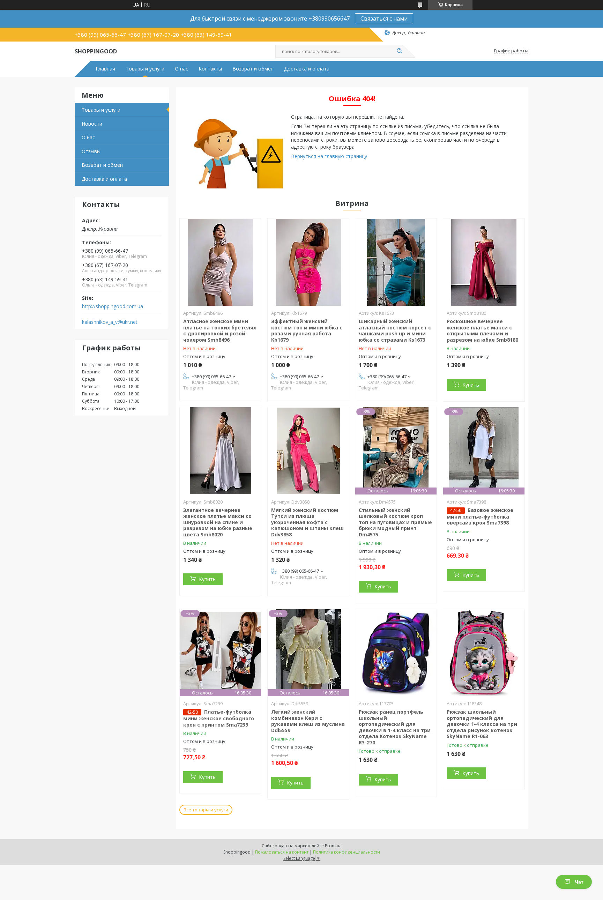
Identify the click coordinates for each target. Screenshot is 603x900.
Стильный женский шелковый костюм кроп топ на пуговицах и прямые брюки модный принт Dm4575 (395, 522)
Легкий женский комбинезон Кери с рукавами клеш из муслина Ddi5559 (308, 721)
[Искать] (399, 51)
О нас (181, 68)
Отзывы (91, 151)
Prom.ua (333, 846)
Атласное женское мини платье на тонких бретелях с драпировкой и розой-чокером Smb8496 (219, 330)
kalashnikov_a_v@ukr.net (109, 322)
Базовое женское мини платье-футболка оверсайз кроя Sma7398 (480, 516)
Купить (470, 384)
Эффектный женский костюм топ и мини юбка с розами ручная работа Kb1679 (306, 330)
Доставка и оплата (306, 68)
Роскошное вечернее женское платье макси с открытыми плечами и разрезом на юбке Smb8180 (482, 330)
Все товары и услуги (206, 809)
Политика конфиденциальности (346, 852)
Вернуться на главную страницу (329, 156)
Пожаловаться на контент (281, 852)
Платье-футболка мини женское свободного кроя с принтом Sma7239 (218, 718)
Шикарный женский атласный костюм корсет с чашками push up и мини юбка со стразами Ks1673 (395, 330)
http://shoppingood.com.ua (112, 306)
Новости (92, 123)
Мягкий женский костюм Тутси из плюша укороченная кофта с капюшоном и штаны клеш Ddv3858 (307, 522)
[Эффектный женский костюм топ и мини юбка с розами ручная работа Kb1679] (308, 262)
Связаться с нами (384, 18)
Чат (579, 882)
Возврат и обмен (253, 68)
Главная (105, 68)
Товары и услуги (145, 68)
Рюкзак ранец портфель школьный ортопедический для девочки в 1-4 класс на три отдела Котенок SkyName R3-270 (395, 727)
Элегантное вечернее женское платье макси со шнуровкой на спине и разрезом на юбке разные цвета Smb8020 (217, 522)
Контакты (210, 68)
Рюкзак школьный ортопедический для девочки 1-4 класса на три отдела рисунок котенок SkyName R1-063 (482, 723)
